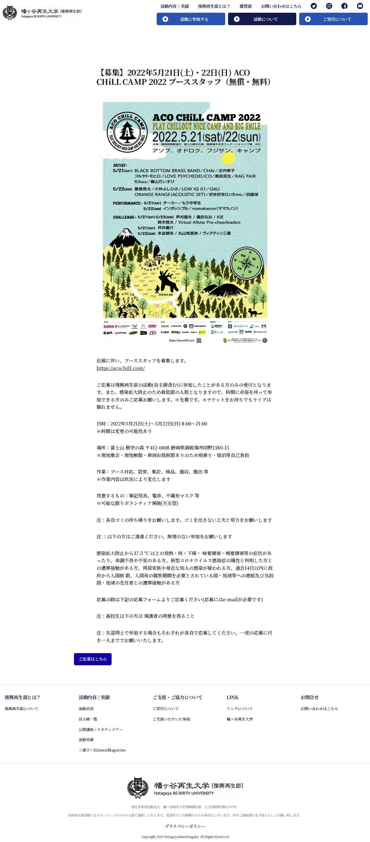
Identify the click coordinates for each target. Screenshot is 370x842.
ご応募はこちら (93, 659)
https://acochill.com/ (121, 368)
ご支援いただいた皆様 (171, 719)
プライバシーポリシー (185, 826)
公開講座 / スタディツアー (101, 729)
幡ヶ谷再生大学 (240, 719)
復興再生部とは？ (214, 6)
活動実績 (86, 739)
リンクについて (240, 708)
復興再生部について (21, 708)
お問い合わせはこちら (281, 6)
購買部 (246, 6)
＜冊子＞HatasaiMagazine (102, 750)
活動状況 (86, 708)
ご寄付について (166, 708)
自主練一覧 (88, 719)
